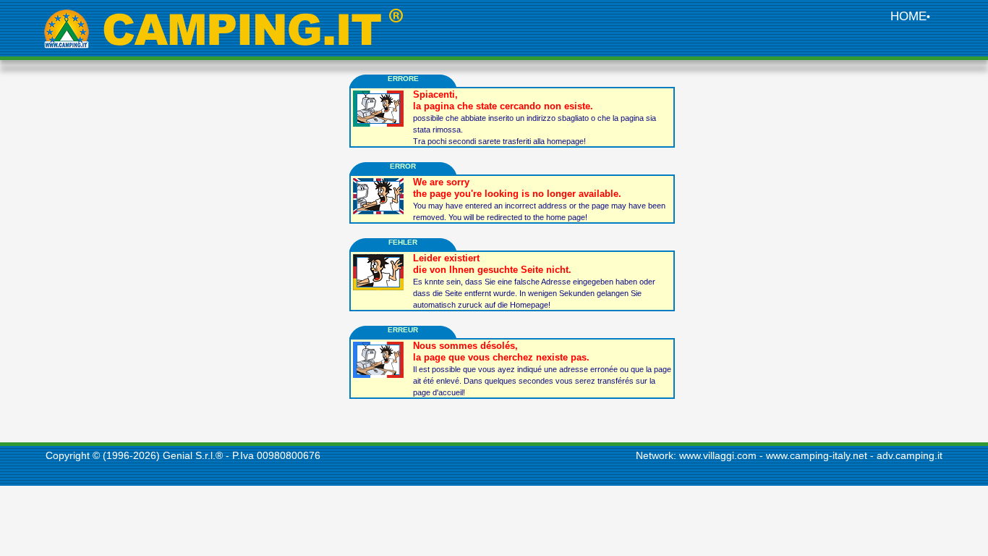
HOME (908, 16)
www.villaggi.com (718, 455)
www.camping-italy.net (816, 455)
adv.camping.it (909, 455)
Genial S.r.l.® (193, 455)
